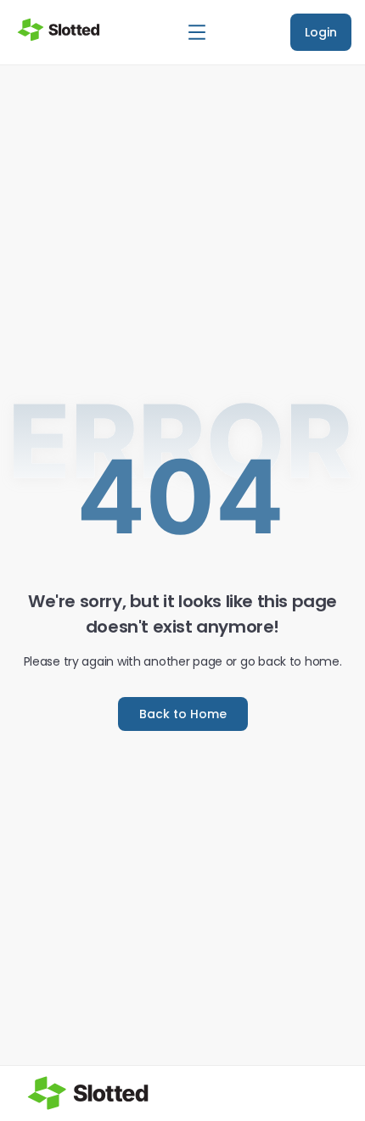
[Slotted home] (59, 29)
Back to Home (183, 714)
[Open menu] (197, 32)
